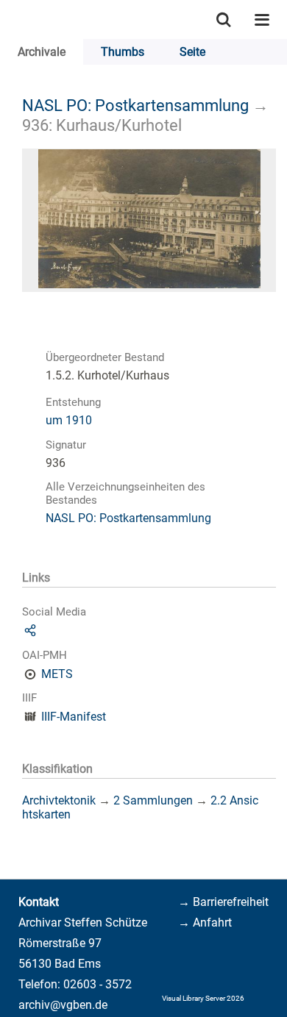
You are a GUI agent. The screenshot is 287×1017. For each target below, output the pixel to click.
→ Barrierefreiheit (223, 902)
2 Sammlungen (153, 800)
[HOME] (7, 19)
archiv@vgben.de (62, 1005)
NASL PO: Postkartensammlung (135, 105)
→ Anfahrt (205, 922)
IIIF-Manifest (73, 717)
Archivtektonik (59, 800)
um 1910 (69, 420)
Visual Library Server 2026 (203, 998)
